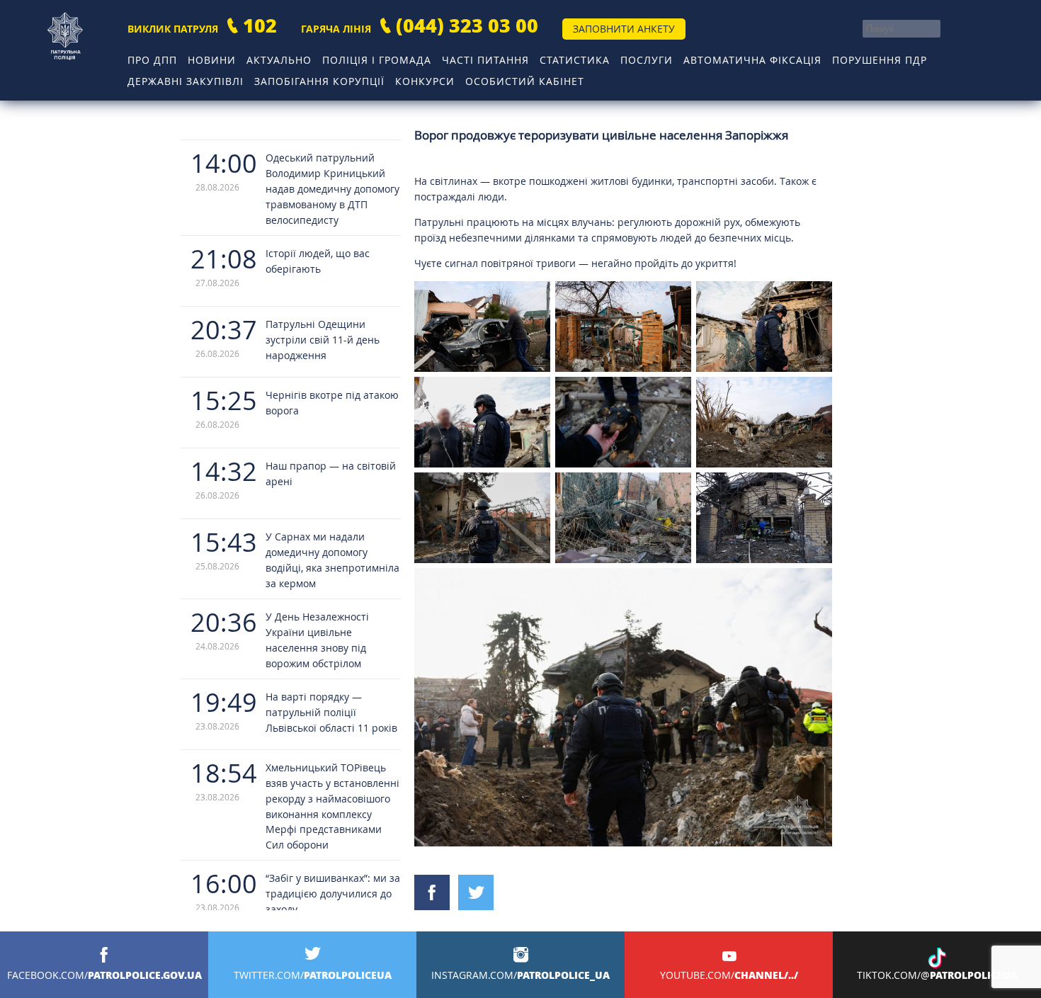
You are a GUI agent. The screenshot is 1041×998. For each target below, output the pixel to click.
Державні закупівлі (185, 81)
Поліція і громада (376, 60)
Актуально (279, 60)
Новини (212, 60)
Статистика (575, 60)
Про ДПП (152, 60)
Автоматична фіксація (752, 60)
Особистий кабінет (524, 81)
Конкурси (425, 81)
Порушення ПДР (879, 60)
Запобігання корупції (319, 81)
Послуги (646, 60)
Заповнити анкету (624, 28)
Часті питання (485, 60)
